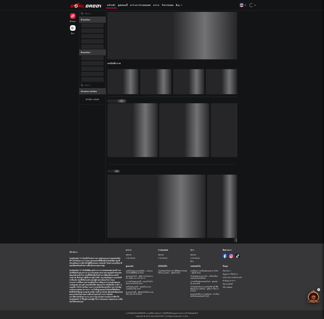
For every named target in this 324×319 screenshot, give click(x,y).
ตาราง (156, 5)
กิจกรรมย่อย (168, 5)
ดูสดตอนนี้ (123, 5)
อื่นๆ (178, 5)
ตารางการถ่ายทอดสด (140, 5)
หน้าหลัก (111, 5)
